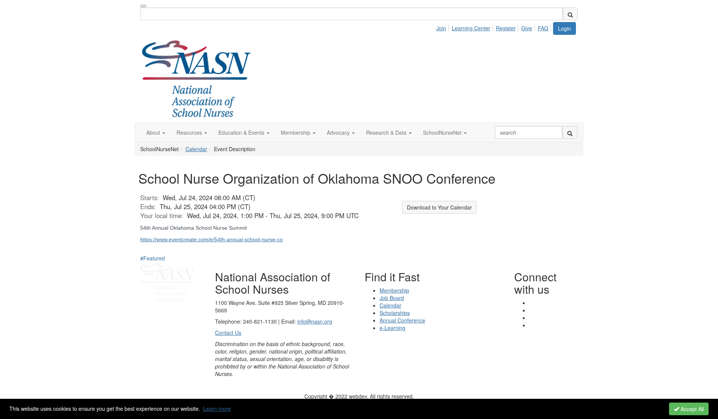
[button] (156, 132)
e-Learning (392, 327)
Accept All (691, 409)
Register (506, 28)
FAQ (543, 28)
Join (441, 28)
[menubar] (494, 27)
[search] (570, 13)
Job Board (392, 298)
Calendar (196, 149)
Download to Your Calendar (439, 207)
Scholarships (395, 312)
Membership (394, 290)
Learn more (217, 408)
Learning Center (471, 28)
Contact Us (228, 332)
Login (564, 28)
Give (526, 28)
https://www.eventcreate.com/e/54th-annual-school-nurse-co (211, 239)
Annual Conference (402, 320)
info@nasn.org (314, 321)
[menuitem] (443, 27)
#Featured (152, 258)
